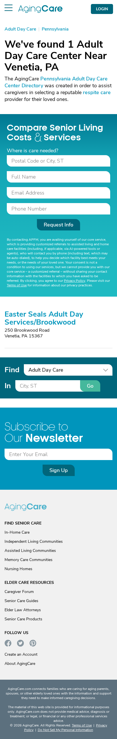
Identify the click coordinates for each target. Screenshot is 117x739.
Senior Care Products (23, 619)
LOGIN (102, 9)
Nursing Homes (18, 569)
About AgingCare (20, 663)
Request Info (58, 224)
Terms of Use (17, 285)
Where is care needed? (32, 150)
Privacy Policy (74, 280)
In (8, 386)
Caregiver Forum (19, 591)
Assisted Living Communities (30, 550)
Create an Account (21, 654)
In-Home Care (17, 532)
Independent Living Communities (34, 541)
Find (12, 370)
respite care (97, 92)
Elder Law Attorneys (23, 610)
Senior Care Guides (21, 601)
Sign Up (58, 470)
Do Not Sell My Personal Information (65, 730)
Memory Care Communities (29, 559)
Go (90, 385)
